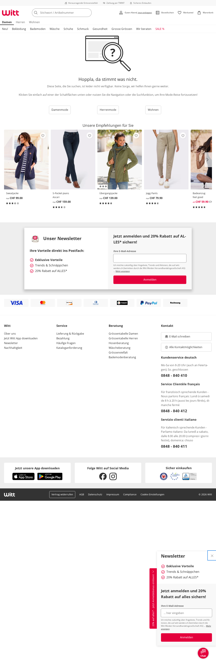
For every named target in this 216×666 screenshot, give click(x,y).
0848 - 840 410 (174, 375)
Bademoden (38, 29)
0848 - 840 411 (174, 446)
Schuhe (68, 29)
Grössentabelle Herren (123, 338)
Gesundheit (100, 29)
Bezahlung (63, 338)
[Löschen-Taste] (88, 12)
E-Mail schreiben (177, 337)
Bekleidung (19, 29)
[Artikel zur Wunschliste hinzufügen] (43, 135)
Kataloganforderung (69, 348)
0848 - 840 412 (174, 410)
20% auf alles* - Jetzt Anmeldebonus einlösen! (153, 600)
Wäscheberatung (119, 348)
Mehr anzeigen (123, 271)
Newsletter (11, 343)
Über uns (10, 333)
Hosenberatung (119, 343)
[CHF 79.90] (166, 159)
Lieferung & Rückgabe (70, 333)
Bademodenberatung (122, 357)
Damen (7, 22)
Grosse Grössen (122, 29)
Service (61, 326)
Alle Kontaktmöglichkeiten (185, 347)
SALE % (159, 29)
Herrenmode (108, 110)
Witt (7, 326)
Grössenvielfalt (118, 352)
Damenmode (59, 110)
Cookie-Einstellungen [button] (152, 494)
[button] (208, 159)
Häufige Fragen (66, 343)
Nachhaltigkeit (13, 348)
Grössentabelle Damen (123, 333)
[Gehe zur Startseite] (10, 12)
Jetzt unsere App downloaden (37, 468)
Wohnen (34, 22)
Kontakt (167, 326)
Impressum (112, 494)
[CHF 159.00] (73, 159)
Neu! (5, 29)
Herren (20, 22)
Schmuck (83, 29)
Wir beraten (143, 29)
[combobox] (69, 13)
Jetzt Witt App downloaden (21, 338)
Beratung (116, 326)
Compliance (130, 494)
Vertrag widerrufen (62, 494)
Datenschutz (95, 494)
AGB (81, 494)
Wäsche (55, 29)
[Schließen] (212, 555)
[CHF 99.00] (26, 159)
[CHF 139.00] (119, 159)
